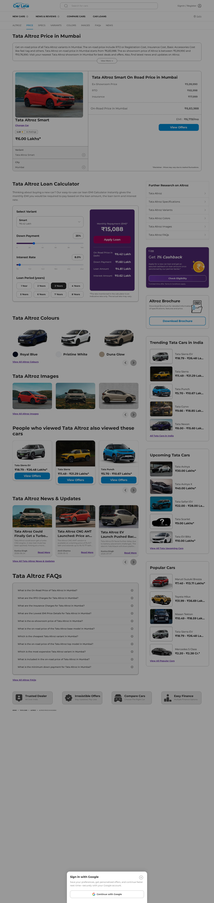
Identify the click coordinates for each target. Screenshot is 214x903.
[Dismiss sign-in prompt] (107, 451)
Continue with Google (109, 894)
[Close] (141, 877)
